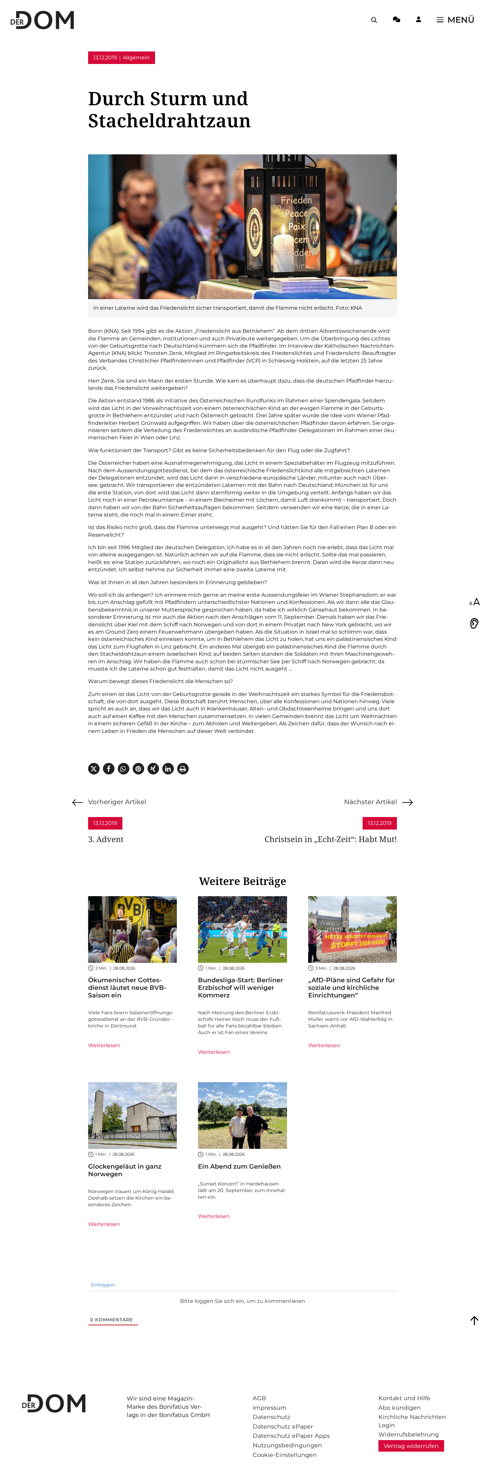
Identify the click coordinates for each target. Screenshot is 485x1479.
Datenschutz (271, 1416)
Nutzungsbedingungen (287, 1445)
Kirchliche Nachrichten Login (412, 1421)
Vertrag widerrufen (411, 1445)
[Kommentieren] (396, 20)
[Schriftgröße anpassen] (474, 602)
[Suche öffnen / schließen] (374, 20)
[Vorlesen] (474, 623)
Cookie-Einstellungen (285, 1454)
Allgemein (136, 57)
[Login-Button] (418, 20)
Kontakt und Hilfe (404, 1398)
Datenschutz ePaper (283, 1426)
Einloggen (102, 1285)
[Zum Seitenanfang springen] (474, 1320)
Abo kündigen (399, 1407)
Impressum (270, 1407)
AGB (259, 1398)
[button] (94, 768)
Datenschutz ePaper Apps (291, 1435)
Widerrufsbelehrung (408, 1434)
